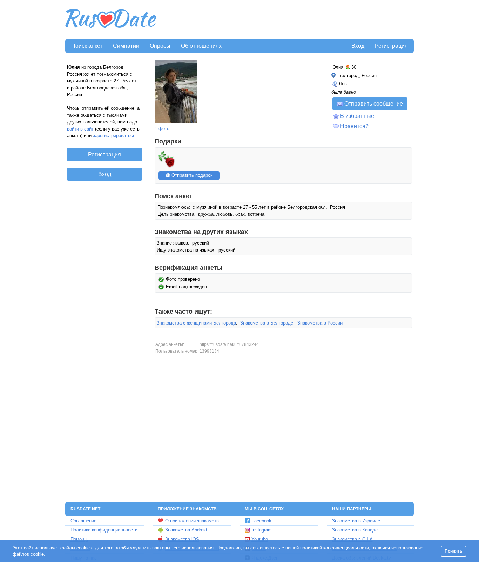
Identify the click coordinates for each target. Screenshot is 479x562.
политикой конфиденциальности (334, 547)
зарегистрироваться (114, 135)
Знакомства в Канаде (355, 530)
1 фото (162, 128)
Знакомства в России (320, 323)
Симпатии (126, 46)
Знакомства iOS (182, 539)
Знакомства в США (352, 539)
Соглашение (83, 520)
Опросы (160, 46)
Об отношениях (201, 46)
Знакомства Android (186, 530)
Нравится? (354, 126)
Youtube (259, 539)
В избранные (357, 116)
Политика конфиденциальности (103, 530)
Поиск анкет (86, 46)
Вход (357, 46)
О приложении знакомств (192, 520)
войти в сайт (80, 129)
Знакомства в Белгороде (266, 323)
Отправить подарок (191, 175)
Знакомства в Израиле (356, 520)
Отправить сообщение (373, 104)
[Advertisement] (285, 19)
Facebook (261, 520)
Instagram (261, 530)
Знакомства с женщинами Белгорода (196, 323)
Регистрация (391, 46)
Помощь (79, 539)
